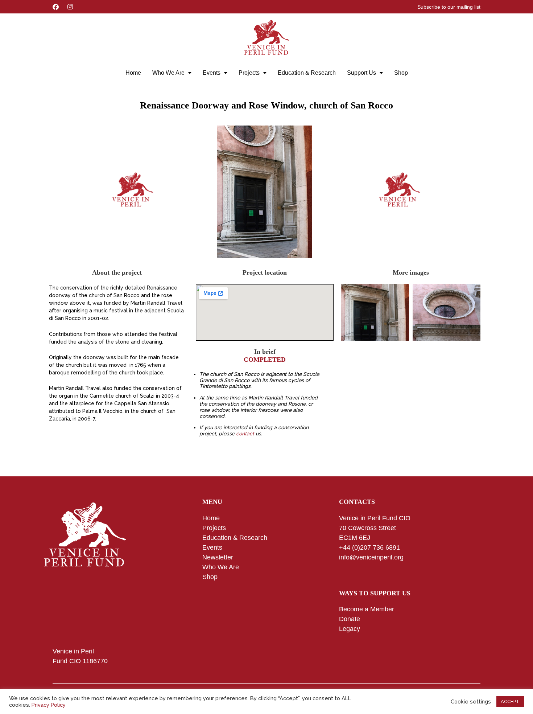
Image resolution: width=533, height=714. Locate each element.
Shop (401, 73)
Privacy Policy (49, 705)
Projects (249, 73)
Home (133, 73)
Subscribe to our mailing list (448, 7)
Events (211, 73)
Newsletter (217, 557)
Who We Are (168, 73)
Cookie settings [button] (471, 701)
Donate (349, 619)
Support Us (361, 73)
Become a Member (366, 609)
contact (245, 433)
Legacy (349, 628)
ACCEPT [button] (510, 701)
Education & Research (307, 73)
